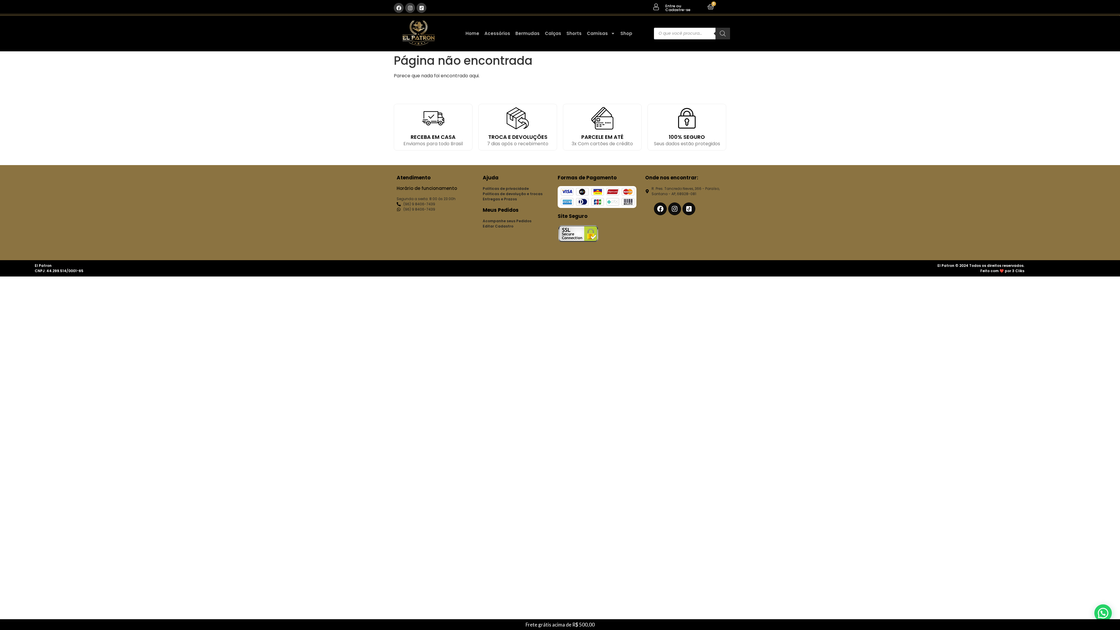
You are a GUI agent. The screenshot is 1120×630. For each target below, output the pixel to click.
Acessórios (497, 33)
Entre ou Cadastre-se (677, 8)
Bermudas (527, 33)
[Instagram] (410, 8)
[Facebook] (399, 8)
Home (472, 33)
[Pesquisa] (722, 33)
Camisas (597, 33)
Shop (626, 33)
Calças (553, 33)
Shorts (574, 33)
